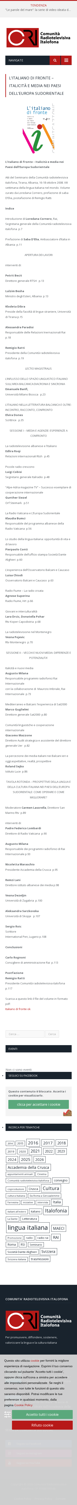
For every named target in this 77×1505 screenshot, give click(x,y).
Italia (57, 1202)
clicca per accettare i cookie (38, 1104)
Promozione (14, 1237)
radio (29, 1238)
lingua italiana (28, 1227)
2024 (12, 1159)
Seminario (36, 1244)
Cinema (41, 1174)
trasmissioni (40, 1259)
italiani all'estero (16, 1211)
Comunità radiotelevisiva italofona (28, 1180)
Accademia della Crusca (28, 1167)
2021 (35, 1151)
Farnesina (12, 1202)
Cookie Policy (23, 1405)
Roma (11, 1244)
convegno (61, 1180)
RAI (56, 1237)
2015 (20, 1143)
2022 (49, 1151)
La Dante (12, 1218)
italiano (35, 1211)
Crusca (33, 1189)
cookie (35, 1360)
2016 (33, 1143)
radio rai (42, 1238)
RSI (23, 1244)
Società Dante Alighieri (22, 1252)
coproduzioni (15, 1189)
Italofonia (56, 1210)
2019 (10, 1151)
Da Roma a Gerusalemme (44, 1195)
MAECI (58, 1228)
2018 (61, 1142)
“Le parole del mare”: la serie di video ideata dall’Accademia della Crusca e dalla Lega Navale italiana (39, 10)
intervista (42, 1202)
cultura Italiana (16, 1195)
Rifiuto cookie (42, 1425)
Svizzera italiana (16, 1259)
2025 (25, 1159)
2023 (61, 1151)
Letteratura (29, 1219)
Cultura (51, 1188)
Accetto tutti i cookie (42, 1414)
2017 (48, 1142)
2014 (10, 1143)
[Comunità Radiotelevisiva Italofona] (38, 37)
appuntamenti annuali (20, 1174)
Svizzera (48, 1251)
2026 (39, 1159)
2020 (22, 1151)
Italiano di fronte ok (18, 1009)
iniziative (28, 1202)
